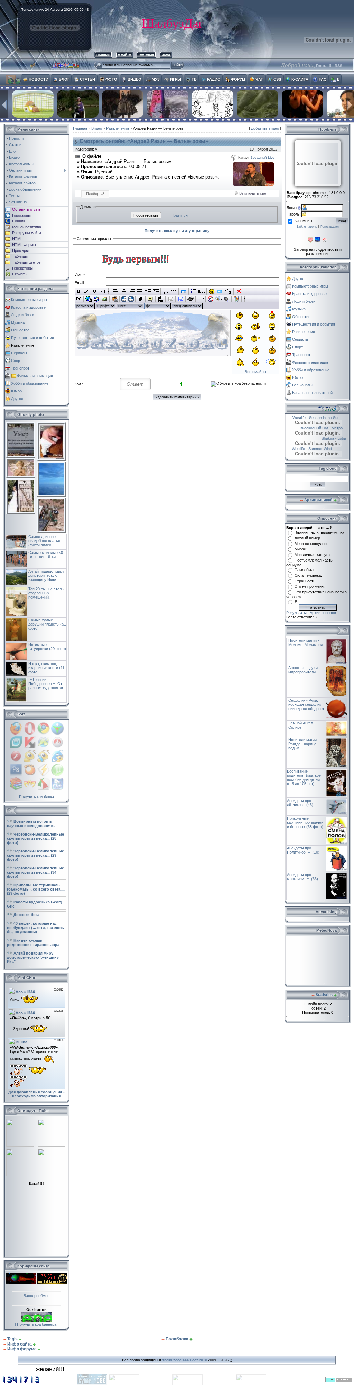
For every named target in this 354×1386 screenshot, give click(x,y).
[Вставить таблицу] (184, 291)
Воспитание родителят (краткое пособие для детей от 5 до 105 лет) (304, 777)
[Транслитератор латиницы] (228, 291)
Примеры (20, 250)
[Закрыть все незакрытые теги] (239, 291)
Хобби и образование (29, 383)
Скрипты (19, 274)
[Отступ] (148, 291)
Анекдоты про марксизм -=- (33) (302, 877)
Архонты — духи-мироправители (303, 670)
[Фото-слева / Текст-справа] (124, 298)
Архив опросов (323, 613)
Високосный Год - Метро (326, 428)
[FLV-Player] (219, 299)
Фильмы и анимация (35, 376)
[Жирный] (79, 291)
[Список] (194, 291)
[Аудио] (227, 299)
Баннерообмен (36, 1296)
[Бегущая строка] (102, 291)
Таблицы (20, 256)
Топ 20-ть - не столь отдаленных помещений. (46, 593)
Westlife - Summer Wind (320, 449)
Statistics (324, 995)
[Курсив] (87, 291)
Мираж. (301, 549)
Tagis (12, 1339)
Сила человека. (308, 575)
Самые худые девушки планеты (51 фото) (47, 624)
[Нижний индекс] (166, 291)
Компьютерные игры (29, 300)
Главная (80, 128)
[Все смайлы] (212, 291)
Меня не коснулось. (312, 543)
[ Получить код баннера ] (36, 1324)
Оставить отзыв (26, 209)
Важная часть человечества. (320, 532)
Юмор (16, 391)
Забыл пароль (307, 226)
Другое (17, 398)
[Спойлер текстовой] (171, 299)
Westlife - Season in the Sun (311, 418)
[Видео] (211, 299)
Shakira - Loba (332, 438)
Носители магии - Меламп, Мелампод (305, 642)
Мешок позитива (26, 227)
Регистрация (329, 226)
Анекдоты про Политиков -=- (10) (303, 850)
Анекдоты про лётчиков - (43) (300, 803)
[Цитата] (151, 299)
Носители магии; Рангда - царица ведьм (303, 744)
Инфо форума (22, 1349)
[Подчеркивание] (95, 291)
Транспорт (20, 368)
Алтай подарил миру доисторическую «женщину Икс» (46, 575)
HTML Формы (24, 245)
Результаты (296, 613)
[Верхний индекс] (174, 291)
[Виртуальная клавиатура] (220, 291)
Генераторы (22, 268)
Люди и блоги (22, 315)
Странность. (305, 581)
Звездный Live (262, 157)
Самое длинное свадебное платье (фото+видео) (44, 541)
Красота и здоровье (28, 307)
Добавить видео (265, 128)
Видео (96, 128)
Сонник (18, 221)
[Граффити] (237, 299)
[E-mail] (97, 299)
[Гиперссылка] (89, 299)
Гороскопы (21, 215)
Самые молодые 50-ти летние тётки (46, 554)
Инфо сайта (19, 1344)
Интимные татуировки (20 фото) (47, 646)
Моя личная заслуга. (313, 555)
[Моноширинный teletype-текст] (191, 299)
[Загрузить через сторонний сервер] (115, 299)
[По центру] (124, 291)
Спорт (16, 360)
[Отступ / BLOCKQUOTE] (156, 291)
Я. (296, 602)
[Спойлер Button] (181, 299)
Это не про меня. (310, 586)
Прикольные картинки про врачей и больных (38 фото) (305, 822)
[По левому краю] (116, 291)
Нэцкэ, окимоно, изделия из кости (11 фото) (46, 668)
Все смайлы (255, 372)
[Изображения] (253, 174)
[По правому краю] (132, 291)
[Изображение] (105, 299)
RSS (338, 66)
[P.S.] (79, 299)
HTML (17, 239)
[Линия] (201, 299)
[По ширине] (140, 291)
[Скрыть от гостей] (202, 291)
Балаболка (177, 1339)
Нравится (179, 215)
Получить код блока (36, 797)
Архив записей (318, 500)
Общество (20, 330)
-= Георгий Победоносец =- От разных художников (45, 683)
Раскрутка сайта (26, 233)
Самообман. (305, 570)
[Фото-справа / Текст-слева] (131, 298)
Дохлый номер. (308, 538)
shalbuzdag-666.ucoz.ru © (184, 1360)
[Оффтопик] (161, 299)
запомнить (304, 221)
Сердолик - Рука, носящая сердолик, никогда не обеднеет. (306, 704)
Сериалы (19, 353)
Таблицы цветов (26, 262)
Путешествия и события (32, 338)
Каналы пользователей (312, 393)
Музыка (18, 322)
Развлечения (22, 345)
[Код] (141, 299)
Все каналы (302, 385)
